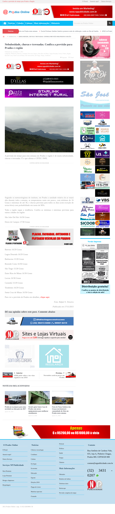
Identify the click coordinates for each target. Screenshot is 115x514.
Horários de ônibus (65, 479)
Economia (34, 468)
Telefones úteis (63, 483)
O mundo (33, 496)
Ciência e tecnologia (37, 450)
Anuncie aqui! (94, 1)
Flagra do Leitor (36, 487)
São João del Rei (29, 55)
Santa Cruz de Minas (18, 55)
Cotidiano (34, 454)
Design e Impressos (8, 480)
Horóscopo (62, 488)
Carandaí (24, 53)
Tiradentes (48, 55)
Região (69, 53)
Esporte (33, 478)
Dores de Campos (32, 53)
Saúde (61, 453)
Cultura (33, 459)
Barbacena (14, 53)
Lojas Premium (7, 476)
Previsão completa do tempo (67, 493)
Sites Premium (7, 471)
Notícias (11, 23)
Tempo (42, 55)
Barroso (19, 53)
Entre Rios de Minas (43, 53)
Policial (61, 444)
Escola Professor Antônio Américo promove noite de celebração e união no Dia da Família (49, 31)
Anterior (19, 373)
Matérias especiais (36, 491)
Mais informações (41, 23)
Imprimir (64, 57)
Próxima (59, 373)
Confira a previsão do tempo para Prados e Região (18, 1)
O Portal (85, 1)
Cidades (20, 23)
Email (72, 57)
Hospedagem (6, 485)
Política (61, 448)
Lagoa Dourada (53, 53)
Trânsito (61, 462)
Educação (34, 473)
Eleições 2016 (35, 482)
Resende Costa (9, 55)
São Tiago (37, 55)
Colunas (28, 23)
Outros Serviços (106, 1)
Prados (64, 53)
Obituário (55, 23)
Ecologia (33, 464)
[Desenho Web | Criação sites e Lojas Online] (94, 485)
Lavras (60, 53)
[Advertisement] (39, 180)
